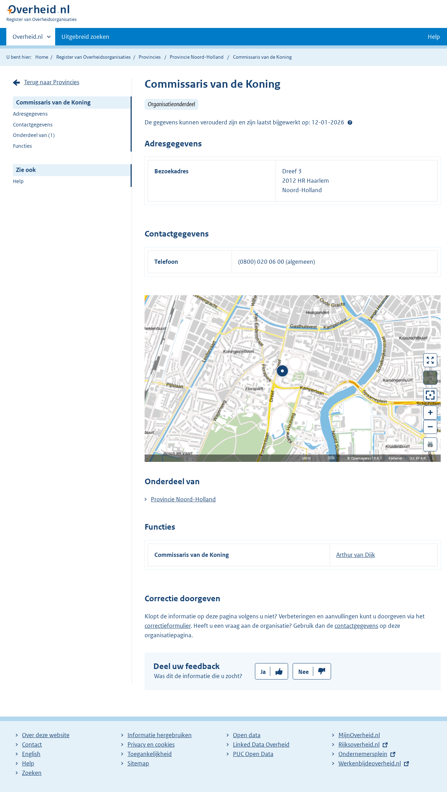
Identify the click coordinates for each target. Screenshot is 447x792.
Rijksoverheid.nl (359, 744)
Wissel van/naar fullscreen (430, 360)
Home (41, 57)
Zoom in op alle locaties (430, 395)
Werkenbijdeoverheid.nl (369, 763)
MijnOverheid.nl (359, 735)
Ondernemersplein (362, 754)
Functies (22, 146)
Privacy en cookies (151, 744)
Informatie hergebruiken (159, 735)
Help (18, 181)
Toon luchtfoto (430, 378)
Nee (303, 672)
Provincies (150, 57)
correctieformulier (168, 626)
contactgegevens (356, 626)
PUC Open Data (253, 754)
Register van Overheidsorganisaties (93, 57)
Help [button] (434, 37)
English (31, 754)
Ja (263, 672)
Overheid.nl (28, 39)
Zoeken (32, 773)
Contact (32, 744)
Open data (247, 735)
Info (331, 457)
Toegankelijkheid (149, 754)
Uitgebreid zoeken (85, 37)
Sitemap (138, 763)
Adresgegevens (30, 113)
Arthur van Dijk (355, 555)
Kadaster (397, 458)
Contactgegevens (32, 124)
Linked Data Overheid (261, 744)
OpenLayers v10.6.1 (368, 458)
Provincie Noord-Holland (197, 57)
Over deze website (45, 735)
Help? (350, 122)
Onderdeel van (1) (34, 135)
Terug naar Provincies (51, 82)
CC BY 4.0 (420, 458)
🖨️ (430, 444)
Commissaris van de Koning (53, 102)
